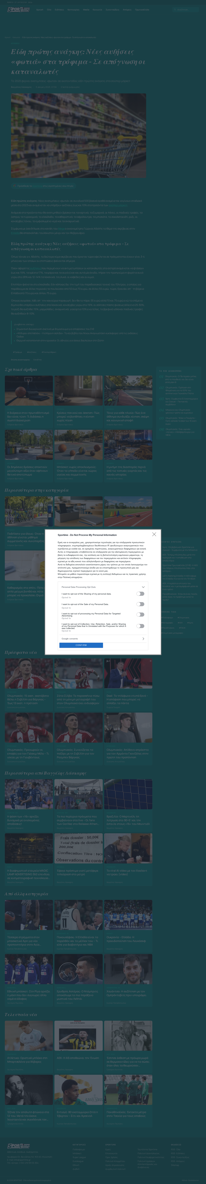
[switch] (140, 594)
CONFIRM (81, 645)
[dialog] (103, 592)
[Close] (155, 535)
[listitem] (103, 587)
